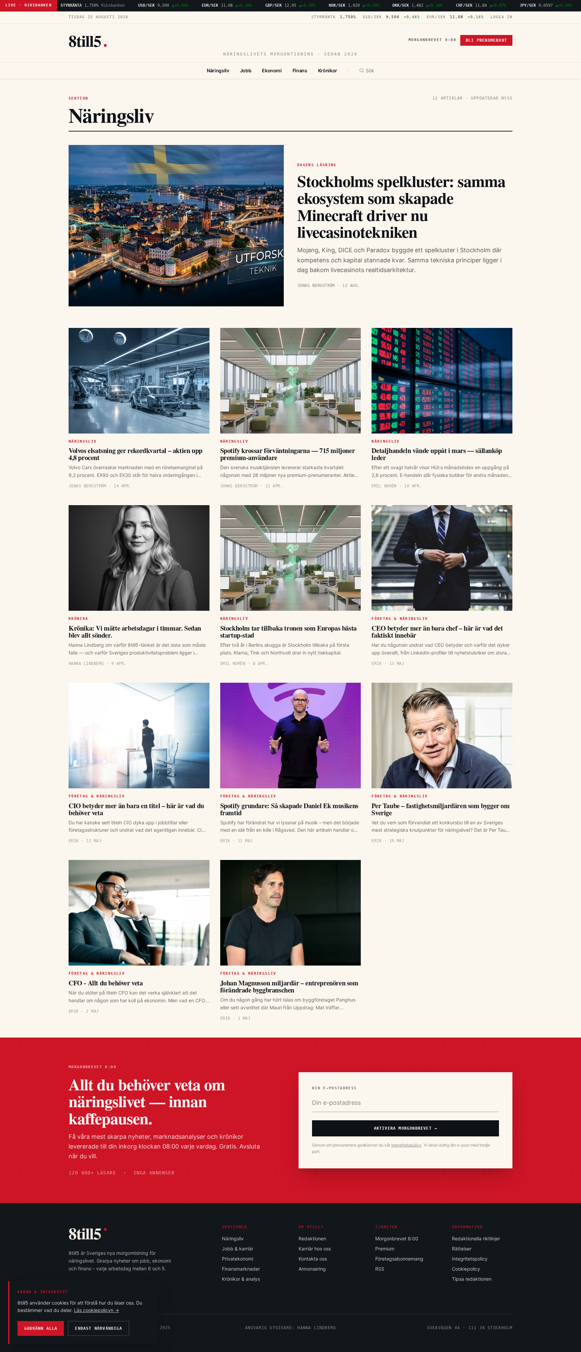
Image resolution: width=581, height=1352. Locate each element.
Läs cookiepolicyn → (96, 1310)
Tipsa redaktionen (472, 1279)
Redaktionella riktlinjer (476, 1238)
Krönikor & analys (241, 1279)
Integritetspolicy (470, 1259)
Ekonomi (272, 70)
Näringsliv (218, 70)
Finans (300, 70)
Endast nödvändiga (98, 1328)
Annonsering (312, 1269)
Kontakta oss (313, 1259)
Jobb (245, 70)
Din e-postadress (334, 1088)
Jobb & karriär (237, 1248)
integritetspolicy (406, 1145)
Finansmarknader (241, 1269)
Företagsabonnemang (399, 1259)
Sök (370, 70)
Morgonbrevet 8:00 (432, 40)
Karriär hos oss (315, 1248)
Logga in (501, 17)
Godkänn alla (40, 1328)
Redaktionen (312, 1238)
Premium (384, 1248)
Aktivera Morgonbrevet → (405, 1128)
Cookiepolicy (466, 1269)
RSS (379, 1269)
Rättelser (461, 1248)
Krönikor (327, 70)
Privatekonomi (237, 1259)
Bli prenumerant (486, 40)
